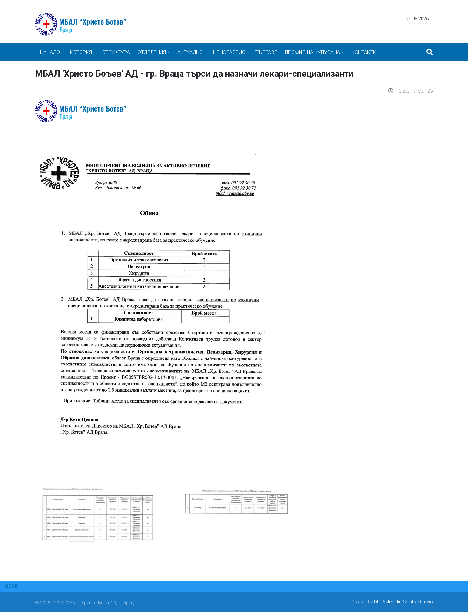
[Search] (429, 52)
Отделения (152, 52)
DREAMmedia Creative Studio (403, 602)
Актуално (190, 52)
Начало (50, 52)
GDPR (11, 586)
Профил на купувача (312, 52)
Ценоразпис (229, 52)
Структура (116, 52)
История (81, 52)
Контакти (363, 52)
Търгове (266, 52)
